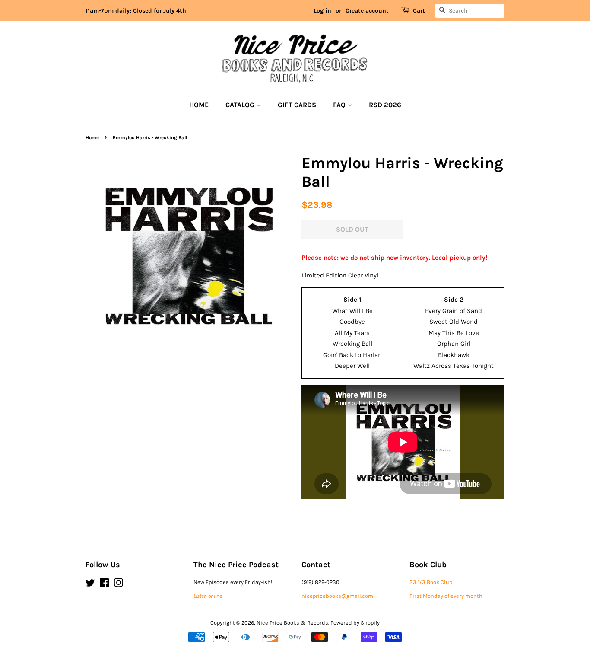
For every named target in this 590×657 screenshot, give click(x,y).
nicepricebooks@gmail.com (337, 596)
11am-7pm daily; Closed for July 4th (136, 10)
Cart (419, 10)
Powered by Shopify (355, 622)
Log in (322, 10)
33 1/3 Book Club (431, 582)
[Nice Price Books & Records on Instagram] (118, 584)
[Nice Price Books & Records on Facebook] (104, 584)
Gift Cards (297, 105)
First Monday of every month (445, 596)
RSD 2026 (385, 105)
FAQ (340, 105)
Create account (367, 10)
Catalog (240, 105)
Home (199, 105)
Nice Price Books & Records (292, 622)
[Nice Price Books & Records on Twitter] (90, 584)
